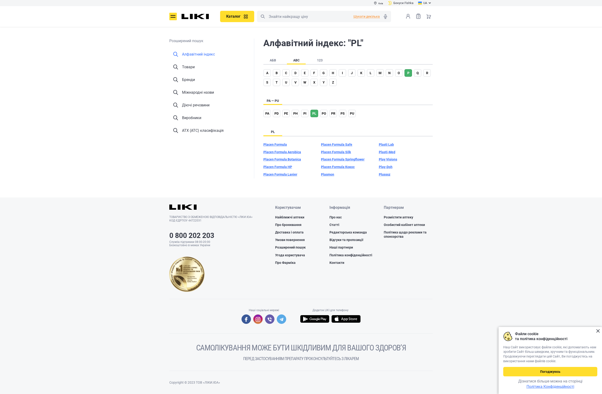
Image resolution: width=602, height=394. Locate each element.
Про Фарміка (285, 263)
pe (286, 113)
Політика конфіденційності (350, 255)
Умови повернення (290, 240)
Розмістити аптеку (398, 217)
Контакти (336, 263)
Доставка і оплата (289, 232)
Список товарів (418, 16)
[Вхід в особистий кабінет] (408, 16)
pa (267, 113)
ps (343, 113)
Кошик (429, 16)
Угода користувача (290, 255)
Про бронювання (288, 225)
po (324, 113)
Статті (334, 225)
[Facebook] (246, 319)
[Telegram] (281, 319)
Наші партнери (341, 247)
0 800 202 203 (191, 235)
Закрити (598, 331)
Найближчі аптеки (289, 217)
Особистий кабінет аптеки (404, 225)
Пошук (262, 16)
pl (314, 113)
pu (352, 113)
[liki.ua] (195, 16)
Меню (173, 16)
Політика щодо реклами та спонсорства (405, 234)
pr (333, 113)
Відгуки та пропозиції (346, 240)
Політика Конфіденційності (550, 386)
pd (276, 113)
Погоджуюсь (550, 372)
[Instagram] (258, 319)
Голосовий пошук (385, 16)
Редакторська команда (348, 232)
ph (295, 113)
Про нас (335, 217)
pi (304, 113)
